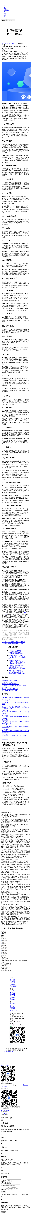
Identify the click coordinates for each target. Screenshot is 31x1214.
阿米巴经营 (13, 986)
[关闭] (2, 1120)
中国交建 (12, 997)
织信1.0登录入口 (14, 1010)
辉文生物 (12, 999)
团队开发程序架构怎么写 (16, 665)
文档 (5, 15)
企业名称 (3, 1185)
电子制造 (12, 979)
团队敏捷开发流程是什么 (16, 663)
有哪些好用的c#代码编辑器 (17, 653)
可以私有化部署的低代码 (16, 650)
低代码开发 (13, 43)
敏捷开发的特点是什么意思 (17, 668)
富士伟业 (12, 994)
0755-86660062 (5, 1065)
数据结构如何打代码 (15, 667)
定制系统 (6, 10)
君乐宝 (12, 990)
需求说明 (3, 1189)
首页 (5, 5)
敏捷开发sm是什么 (14, 660)
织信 (6, 614)
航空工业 (12, 995)
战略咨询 (12, 984)
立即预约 (3, 1191)
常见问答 (12, 1007)
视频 (5, 13)
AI (5, 7)
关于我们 (12, 1008)
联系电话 (4, 1182)
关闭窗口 (3, 1212)
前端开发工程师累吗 (15, 652)
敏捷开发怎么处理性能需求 (17, 673)
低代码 (24, 612)
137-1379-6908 (4, 1113)
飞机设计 (12, 982)
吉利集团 (12, 992)
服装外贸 (12, 981)
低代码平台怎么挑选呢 (16, 672)
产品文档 (12, 1003)
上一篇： (13, 642)
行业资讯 (12, 1005)
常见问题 (7, 43)
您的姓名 (4, 1180)
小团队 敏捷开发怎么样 (15, 655)
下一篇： (12, 643)
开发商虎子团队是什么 (16, 670)
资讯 (5, 11)
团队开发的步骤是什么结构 (17, 662)
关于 (5, 16)
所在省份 (3, 1183)
